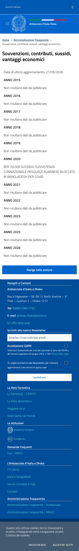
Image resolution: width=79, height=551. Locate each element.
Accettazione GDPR (19, 346)
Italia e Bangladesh (19, 476)
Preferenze (37, 545)
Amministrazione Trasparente (31, 40)
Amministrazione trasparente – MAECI (31, 512)
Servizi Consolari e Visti (21, 484)
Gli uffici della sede (18, 323)
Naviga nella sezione (39, 270)
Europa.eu (19, 438)
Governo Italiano (13, 7)
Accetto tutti (63, 545)
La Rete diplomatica (19, 401)
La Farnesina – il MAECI (21, 394)
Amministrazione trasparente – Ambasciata (34, 505)
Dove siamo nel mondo (21, 416)
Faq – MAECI (15, 453)
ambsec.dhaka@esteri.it (31, 315)
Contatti (12, 491)
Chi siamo (13, 469)
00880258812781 (23, 308)
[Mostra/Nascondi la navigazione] (7, 23)
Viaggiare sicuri (16, 408)
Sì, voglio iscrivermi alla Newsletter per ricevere (32, 363)
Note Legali (63, 354)
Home (5, 40)
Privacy (54, 354)
